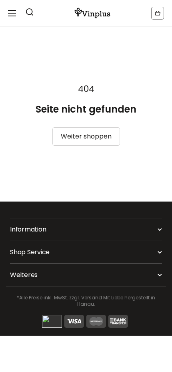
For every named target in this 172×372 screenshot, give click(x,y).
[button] (157, 13)
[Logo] (92, 13)
